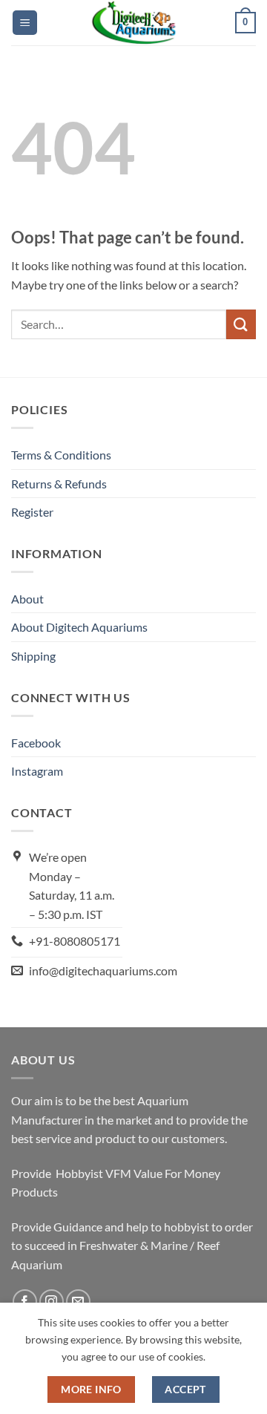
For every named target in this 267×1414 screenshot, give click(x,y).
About (27, 599)
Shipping (33, 656)
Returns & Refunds (59, 484)
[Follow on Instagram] (51, 1301)
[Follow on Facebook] (25, 1301)
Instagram (37, 771)
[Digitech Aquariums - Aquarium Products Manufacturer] (133, 22)
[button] (25, 22)
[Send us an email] (78, 1301)
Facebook (36, 743)
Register (32, 512)
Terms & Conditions (61, 455)
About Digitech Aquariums (79, 627)
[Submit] (241, 324)
